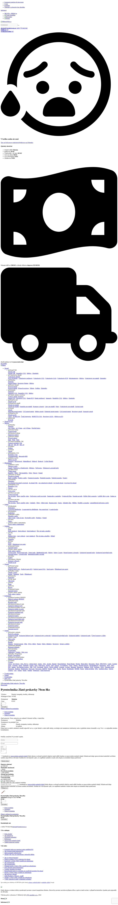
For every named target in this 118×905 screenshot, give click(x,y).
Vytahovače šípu (67, 496)
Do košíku (4, 363)
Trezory (10, 488)
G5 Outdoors (64, 665)
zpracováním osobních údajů (19, 756)
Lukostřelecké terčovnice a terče (99, 503)
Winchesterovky (73, 378)
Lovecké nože (23, 554)
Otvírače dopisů (18, 644)
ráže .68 (16, 445)
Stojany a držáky (65, 644)
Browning (92, 664)
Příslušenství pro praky (19, 544)
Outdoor (6, 526)
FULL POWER (12, 378)
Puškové (34, 461)
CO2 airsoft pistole (28, 411)
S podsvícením (53, 509)
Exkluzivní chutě (13, 635)
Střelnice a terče (12, 466)
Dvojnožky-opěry (30, 518)
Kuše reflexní (22, 531)
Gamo (70, 665)
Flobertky (11, 381)
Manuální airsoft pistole (15, 411)
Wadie (24, 670)
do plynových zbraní (70, 483)
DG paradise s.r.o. (32, 895)
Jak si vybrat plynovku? (11, 857)
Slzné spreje (50, 569)
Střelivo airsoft (39, 411)
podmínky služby (45, 882)
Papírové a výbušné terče (20, 468)
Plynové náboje (12, 438)
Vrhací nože (31, 552)
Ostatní (40, 473)
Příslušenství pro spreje (61, 569)
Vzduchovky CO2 (38, 378)
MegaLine (80, 667)
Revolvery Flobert (23, 383)
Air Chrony (16, 664)
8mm (13, 440)
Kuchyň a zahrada (13, 634)
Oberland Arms (109, 667)
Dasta (20, 665)
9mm (17, 440)
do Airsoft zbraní (58, 483)
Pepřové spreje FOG (39, 569)
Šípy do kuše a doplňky (43, 531)
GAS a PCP (11, 491)
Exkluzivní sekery (13, 625)
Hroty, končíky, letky (23, 496)
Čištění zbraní (12, 471)
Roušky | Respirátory (14, 655)
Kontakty (7, 5)
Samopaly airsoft (88, 411)
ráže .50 (10, 445)
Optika (6, 504)
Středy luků (44, 503)
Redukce (38, 518)
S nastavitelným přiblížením (30, 509)
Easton (31, 665)
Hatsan (75, 665)
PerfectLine (24, 669)
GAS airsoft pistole (65, 411)
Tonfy (21, 574)
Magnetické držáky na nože (36, 554)
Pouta (9, 584)
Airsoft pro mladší (13, 406)
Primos (50, 669)
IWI (9, 667)
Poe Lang (31, 669)
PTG (54, 669)
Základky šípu (67, 503)
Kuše (9, 529)
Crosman (15, 665)
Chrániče (32, 503)
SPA (96, 669)
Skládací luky (12, 536)
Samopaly (11, 391)
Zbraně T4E (11, 372)
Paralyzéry (11, 577)
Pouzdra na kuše (77, 496)
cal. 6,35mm (26, 428)
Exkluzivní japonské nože (87, 552)
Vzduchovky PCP (62, 378)
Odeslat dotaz (5, 761)
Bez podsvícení (43, 509)
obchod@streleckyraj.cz (19, 827)
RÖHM (77, 669)
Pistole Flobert (12, 383)
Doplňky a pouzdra (83, 503)
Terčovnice (38, 468)
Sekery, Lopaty (58, 552)
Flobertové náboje (13, 435)
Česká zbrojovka (26, 416)
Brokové (40, 461)
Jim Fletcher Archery (23, 667)
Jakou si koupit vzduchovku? (12, 853)
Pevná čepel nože (22, 552)
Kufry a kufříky (12, 478)
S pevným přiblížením (14, 509)
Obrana (6, 564)
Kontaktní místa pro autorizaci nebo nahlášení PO (18, 849)
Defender (25, 665)
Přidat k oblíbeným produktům (10, 708)
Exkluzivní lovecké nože (15, 622)
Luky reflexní (21, 536)
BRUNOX (103, 664)
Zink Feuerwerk (45, 670)
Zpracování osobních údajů (12, 840)
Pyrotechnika (12, 650)
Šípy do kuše (12, 496)
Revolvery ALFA (48, 416)
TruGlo (111, 669)
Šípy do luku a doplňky (43, 536)
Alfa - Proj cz (24, 664)
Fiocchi (57, 665)
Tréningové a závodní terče (51, 468)
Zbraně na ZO (12, 415)
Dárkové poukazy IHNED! (16, 599)
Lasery (10, 521)
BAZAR (10, 420)
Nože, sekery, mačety (14, 551)
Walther (29, 670)
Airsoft (10, 410)
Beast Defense (62, 664)
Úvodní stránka (8, 673)
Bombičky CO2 (21, 373)
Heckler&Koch (93, 665)
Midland (86, 667)
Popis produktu (8, 712)
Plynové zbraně (12, 386)
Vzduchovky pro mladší (92, 378)
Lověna (67, 667)
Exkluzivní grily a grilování (43, 635)
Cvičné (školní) (48, 461)
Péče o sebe (11, 639)
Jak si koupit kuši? (9, 864)
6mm (9, 440)
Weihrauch (36, 670)
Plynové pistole (12, 388)
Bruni (97, 664)
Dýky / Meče (32, 644)
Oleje (30, 473)
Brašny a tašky (22, 478)
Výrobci (10, 662)
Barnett (54, 664)
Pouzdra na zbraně (13, 476)
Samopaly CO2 (12, 393)
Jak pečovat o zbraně (10, 874)
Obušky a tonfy (12, 572)
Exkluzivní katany (13, 615)
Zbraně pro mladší (13, 405)
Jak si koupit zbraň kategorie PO (13, 851)
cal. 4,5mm (11, 428)
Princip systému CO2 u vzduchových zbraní (17, 859)
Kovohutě (40, 667)
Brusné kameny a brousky (71, 552)
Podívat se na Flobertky (26, 142)
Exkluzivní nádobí (74, 635)
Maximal (73, 667)
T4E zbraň (11, 581)
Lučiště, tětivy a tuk (103, 496)
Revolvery (56, 644)
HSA (108, 665)
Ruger (82, 669)
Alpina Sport (33, 664)
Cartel (109, 664)
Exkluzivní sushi (85, 635)
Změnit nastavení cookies (11, 842)
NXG (102, 667)
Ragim (59, 669)
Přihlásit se (4, 788)
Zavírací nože (79, 406)
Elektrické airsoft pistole (52, 411)
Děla (25, 644)
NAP (91, 667)
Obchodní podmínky (10, 837)
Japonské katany (13, 547)
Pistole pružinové (40, 398)
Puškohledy (11, 508)
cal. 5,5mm (19, 428)
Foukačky (11, 539)
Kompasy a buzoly (38, 406)
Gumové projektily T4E (15, 443)
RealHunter (70, 669)
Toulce (60, 503)
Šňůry (16, 473)
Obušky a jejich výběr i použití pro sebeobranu (18, 877)
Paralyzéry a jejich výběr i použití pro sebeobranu (18, 861)
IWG (112, 665)
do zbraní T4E (33, 483)
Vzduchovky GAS (50, 378)
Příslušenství (8, 463)
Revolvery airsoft (77, 411)
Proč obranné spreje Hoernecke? (13, 867)
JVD (34, 667)
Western (10, 644)
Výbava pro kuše (13, 494)
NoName (96, 667)
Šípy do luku (12, 503)
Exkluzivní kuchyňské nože (104, 552)
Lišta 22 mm (20, 518)
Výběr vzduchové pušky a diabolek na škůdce (17, 879)
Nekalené (16, 574)
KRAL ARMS (53, 667)
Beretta (78, 664)
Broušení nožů (12, 602)
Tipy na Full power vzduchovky (10, 142)
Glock (10, 416)
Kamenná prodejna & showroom (14, 2)
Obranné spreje (12, 567)
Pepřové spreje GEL (14, 569)
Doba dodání (8, 834)
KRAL (46, 667)
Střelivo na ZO (58, 416)
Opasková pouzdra (33, 478)
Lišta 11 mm (11, 518)
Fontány (18, 652)
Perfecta (17, 669)
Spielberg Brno (103, 669)
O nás (6, 4)
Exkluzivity (7, 596)
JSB (31, 667)
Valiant (20, 670)
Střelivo (29, 373)
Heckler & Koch (83, 665)
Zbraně (6, 368)
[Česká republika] (9, 15)
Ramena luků (53, 503)
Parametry (7, 713)
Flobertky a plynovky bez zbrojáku (14, 7)
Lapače (10, 468)
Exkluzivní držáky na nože (16, 609)
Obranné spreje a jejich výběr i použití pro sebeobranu (20, 866)
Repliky (10, 642)
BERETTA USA (37, 416)
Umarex (10, 670)
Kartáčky (10, 473)
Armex (40, 664)
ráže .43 (22, 445)
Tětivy (38, 503)
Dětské (53, 536)
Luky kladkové (30, 536)
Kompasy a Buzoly (13, 561)
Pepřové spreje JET (26, 569)
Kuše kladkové (31, 531)
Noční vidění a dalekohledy (16, 524)
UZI (15, 670)
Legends (61, 667)
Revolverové (18, 461)
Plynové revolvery (23, 388)
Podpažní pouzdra (45, 478)
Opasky (65, 478)
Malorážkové (27, 461)
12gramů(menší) (13, 456)
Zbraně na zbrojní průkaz (15, 659)
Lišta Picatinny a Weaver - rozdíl (13, 876)
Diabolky (11, 426)
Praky (57, 406)
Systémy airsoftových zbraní (12, 869)
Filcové (35, 473)
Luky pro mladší (50, 406)
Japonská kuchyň (13, 629)
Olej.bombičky (23, 473)
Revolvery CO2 (21, 398)
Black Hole (84, 664)
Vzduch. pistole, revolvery (16, 396)
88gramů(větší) (23, 456)
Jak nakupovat (8, 835)
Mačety (50, 552)
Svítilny (10, 557)
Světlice (37, 388)
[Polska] (7, 18)
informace (4, 10)
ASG (44, 664)
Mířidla (74, 503)
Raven (64, 669)
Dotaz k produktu (9, 715)
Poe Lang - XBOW (41, 669)
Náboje (32, 388)
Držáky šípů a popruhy (90, 496)
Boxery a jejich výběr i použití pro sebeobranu (17, 872)
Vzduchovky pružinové (25, 378)
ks (1, 705)
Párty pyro (24, 652)
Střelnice (31, 468)
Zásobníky (35, 373)
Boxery (10, 587)
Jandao (14, 667)
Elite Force (41, 665)
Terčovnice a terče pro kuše (38, 496)
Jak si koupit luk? (9, 862)
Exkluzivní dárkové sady (15, 606)
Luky (9, 534)
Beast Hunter (71, 664)
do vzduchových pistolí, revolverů (18, 483)
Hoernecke (102, 665)
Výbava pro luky (13, 501)
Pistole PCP (30, 398)
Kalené (10, 574)
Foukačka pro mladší (26, 406)
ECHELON (16, 416)
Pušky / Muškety (47, 644)
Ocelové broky (12, 431)
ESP (52, 665)
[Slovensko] (8, 17)
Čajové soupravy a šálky (98, 635)
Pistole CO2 (11, 398)
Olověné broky (36, 428)
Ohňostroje (11, 652)
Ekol (36, 665)
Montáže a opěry (13, 516)
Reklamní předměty (14, 647)
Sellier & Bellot (89, 669)
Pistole (39, 644)
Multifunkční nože (42, 552)
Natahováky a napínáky (54, 496)
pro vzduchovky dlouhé (45, 483)
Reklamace (7, 839)
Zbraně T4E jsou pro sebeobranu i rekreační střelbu (19, 854)
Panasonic (11, 669)
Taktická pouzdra (57, 478)
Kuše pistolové (12, 531)
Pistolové (10, 461)
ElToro (48, 665)
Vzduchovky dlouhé (14, 376)
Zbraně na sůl (12, 401)
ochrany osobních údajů (34, 882)
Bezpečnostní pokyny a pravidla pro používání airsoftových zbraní (23, 871)
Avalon (49, 664)
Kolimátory (11, 513)
